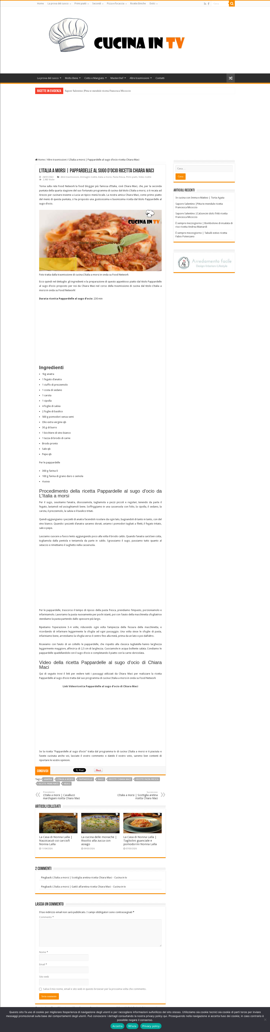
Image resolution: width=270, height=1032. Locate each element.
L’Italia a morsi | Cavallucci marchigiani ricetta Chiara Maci (61, 795)
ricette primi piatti (49, 783)
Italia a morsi (105, 177)
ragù (101, 779)
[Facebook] (208, 3)
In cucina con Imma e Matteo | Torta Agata (200, 197)
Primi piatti (80, 3)
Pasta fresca (119, 177)
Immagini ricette (88, 177)
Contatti (160, 78)
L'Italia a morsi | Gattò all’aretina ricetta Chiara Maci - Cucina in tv (89, 886)
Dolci (152, 3)
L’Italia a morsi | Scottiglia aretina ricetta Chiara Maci (137, 795)
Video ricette (145, 177)
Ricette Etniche (138, 3)
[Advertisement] (135, 123)
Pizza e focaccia (115, 3)
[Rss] (205, 3)
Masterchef (116, 78)
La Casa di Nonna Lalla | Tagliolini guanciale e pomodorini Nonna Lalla (140, 840)
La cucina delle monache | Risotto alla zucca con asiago (99, 840)
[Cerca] (232, 4)
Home (40, 3)
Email (43, 964)
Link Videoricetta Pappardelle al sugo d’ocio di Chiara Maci (100, 686)
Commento (46, 917)
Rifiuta (132, 1026)
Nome (43, 952)
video (67, 783)
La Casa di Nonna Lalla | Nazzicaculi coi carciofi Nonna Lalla (55, 840)
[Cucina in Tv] (135, 39)
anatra (48, 779)
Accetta (117, 1026)
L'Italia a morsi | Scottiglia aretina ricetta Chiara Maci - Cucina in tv (90, 877)
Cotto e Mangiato (94, 78)
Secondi (96, 3)
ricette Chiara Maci (120, 779)
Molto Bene (71, 78)
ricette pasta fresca (147, 779)
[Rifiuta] (265, 1020)
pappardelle (86, 779)
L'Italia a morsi (65, 779)
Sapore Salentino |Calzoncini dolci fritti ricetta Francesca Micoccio (101, 90)
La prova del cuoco (58, 3)
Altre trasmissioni (139, 78)
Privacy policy (151, 1026)
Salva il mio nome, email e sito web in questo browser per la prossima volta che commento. (94, 988)
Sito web (44, 976)
